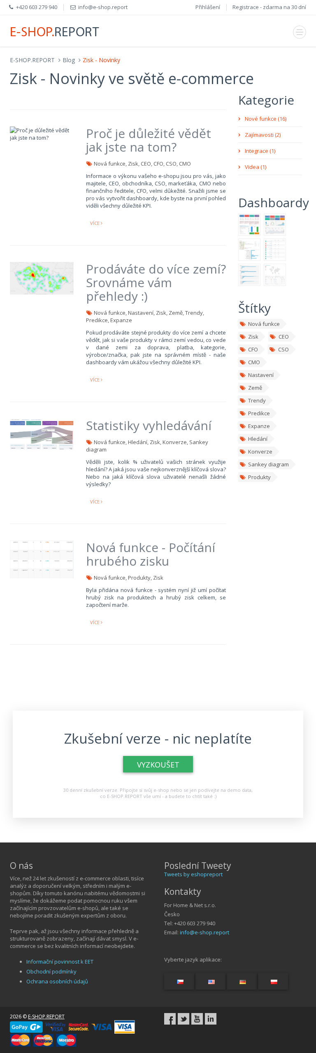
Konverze (260, 451)
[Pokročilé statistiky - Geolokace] (275, 274)
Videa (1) (255, 167)
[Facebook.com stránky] (170, 1019)
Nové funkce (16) (265, 118)
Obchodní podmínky (51, 971)
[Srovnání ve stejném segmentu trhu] (275, 249)
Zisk (253, 336)
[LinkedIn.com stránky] (210, 1019)
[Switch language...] (179, 981)
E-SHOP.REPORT (32, 60)
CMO (254, 362)
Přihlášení (207, 7)
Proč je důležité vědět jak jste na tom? (148, 140)
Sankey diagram (268, 464)
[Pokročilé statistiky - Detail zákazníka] (249, 249)
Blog (69, 60)
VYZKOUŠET (158, 765)
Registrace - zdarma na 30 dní (269, 7)
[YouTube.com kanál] (197, 1019)
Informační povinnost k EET (59, 961)
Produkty (259, 477)
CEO (284, 336)
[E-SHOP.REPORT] (55, 31)
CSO (283, 349)
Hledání (257, 438)
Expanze (259, 426)
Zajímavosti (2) (263, 134)
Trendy (257, 400)
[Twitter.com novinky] (183, 1019)
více (95, 223)
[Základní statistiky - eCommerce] (275, 223)
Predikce (259, 413)
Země (255, 387)
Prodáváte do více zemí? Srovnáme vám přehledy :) (156, 282)
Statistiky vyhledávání (148, 425)
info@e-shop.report (204, 932)
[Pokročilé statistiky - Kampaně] (249, 274)
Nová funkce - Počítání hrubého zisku (150, 554)
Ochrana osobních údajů (57, 981)
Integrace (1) (260, 150)
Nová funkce (264, 324)
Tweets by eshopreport (193, 874)
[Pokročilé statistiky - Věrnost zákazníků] (249, 223)
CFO (253, 349)
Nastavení (261, 375)
